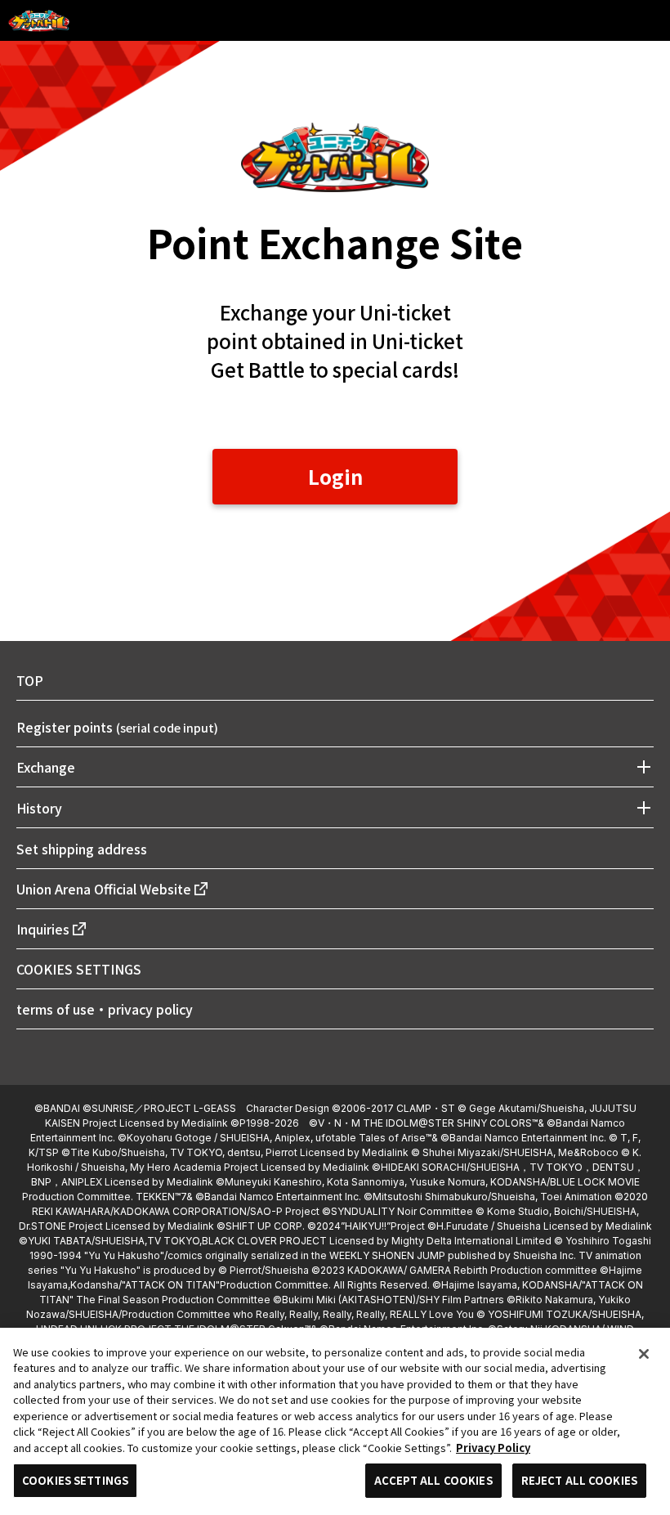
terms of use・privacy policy (104, 1009)
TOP (29, 680)
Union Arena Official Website (103, 889)
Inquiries (42, 929)
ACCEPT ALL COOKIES (433, 1480)
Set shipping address (81, 848)
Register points (117, 727)
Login (335, 476)
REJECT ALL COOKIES (579, 1480)
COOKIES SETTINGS (78, 969)
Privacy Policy (493, 1447)
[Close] (644, 1354)
